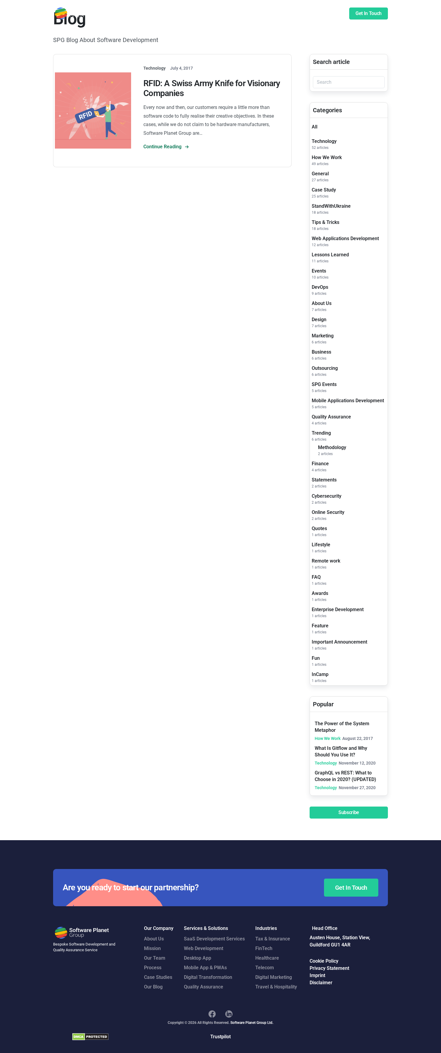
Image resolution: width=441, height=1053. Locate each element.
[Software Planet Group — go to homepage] (82, 13)
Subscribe (348, 812)
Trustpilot (220, 1036)
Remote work (326, 561)
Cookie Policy (324, 961)
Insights (313, 13)
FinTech (263, 948)
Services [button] (188, 13)
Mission (152, 948)
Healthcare (267, 958)
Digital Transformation (208, 977)
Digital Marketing (273, 977)
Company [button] (287, 13)
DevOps (320, 287)
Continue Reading (163, 146)
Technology (324, 141)
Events (319, 271)
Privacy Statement (329, 968)
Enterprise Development (338, 609)
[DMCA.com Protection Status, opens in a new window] (90, 1036)
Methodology (332, 447)
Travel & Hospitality (276, 987)
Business (321, 352)
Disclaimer (321, 982)
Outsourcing (325, 368)
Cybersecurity (326, 496)
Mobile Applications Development (348, 400)
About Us (322, 303)
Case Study (324, 190)
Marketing (323, 336)
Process (152, 967)
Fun (316, 658)
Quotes (319, 528)
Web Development (203, 948)
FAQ (316, 577)
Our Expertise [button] (219, 13)
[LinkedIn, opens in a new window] (228, 1014)
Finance (320, 463)
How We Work (327, 157)
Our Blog (153, 987)
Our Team (154, 958)
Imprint (317, 975)
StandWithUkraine (331, 206)
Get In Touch (369, 13)
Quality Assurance (331, 417)
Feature (320, 626)
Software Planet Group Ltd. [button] (251, 1023)
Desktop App (197, 958)
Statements (324, 480)
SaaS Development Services (214, 939)
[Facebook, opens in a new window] (212, 1014)
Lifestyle (321, 545)
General (320, 174)
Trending (321, 433)
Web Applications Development (345, 238)
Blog (333, 13)
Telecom (264, 967)
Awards (320, 593)
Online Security (328, 512)
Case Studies (256, 13)
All (314, 127)
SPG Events (324, 384)
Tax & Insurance (272, 939)
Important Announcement (339, 642)
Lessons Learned (330, 255)
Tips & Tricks (325, 222)
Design (319, 319)
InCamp (320, 674)
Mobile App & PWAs (205, 967)
